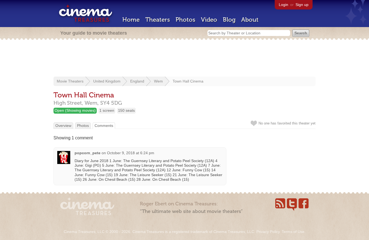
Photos (185, 19)
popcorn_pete (87, 153)
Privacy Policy (268, 231)
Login (283, 4)
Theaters (157, 19)
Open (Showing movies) (75, 110)
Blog (229, 19)
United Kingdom (106, 81)
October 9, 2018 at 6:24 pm (130, 153)
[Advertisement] (184, 59)
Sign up (302, 4)
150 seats (126, 110)
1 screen (106, 110)
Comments (104, 125)
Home (131, 19)
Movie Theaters (70, 81)
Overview (63, 125)
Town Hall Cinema (188, 81)
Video (209, 19)
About (250, 19)
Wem (158, 81)
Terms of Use (293, 231)
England (137, 81)
